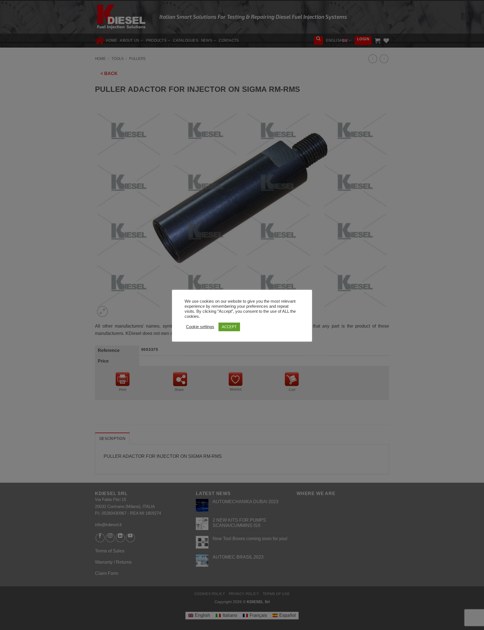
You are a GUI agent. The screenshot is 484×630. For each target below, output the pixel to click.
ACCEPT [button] (229, 327)
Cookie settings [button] (200, 327)
